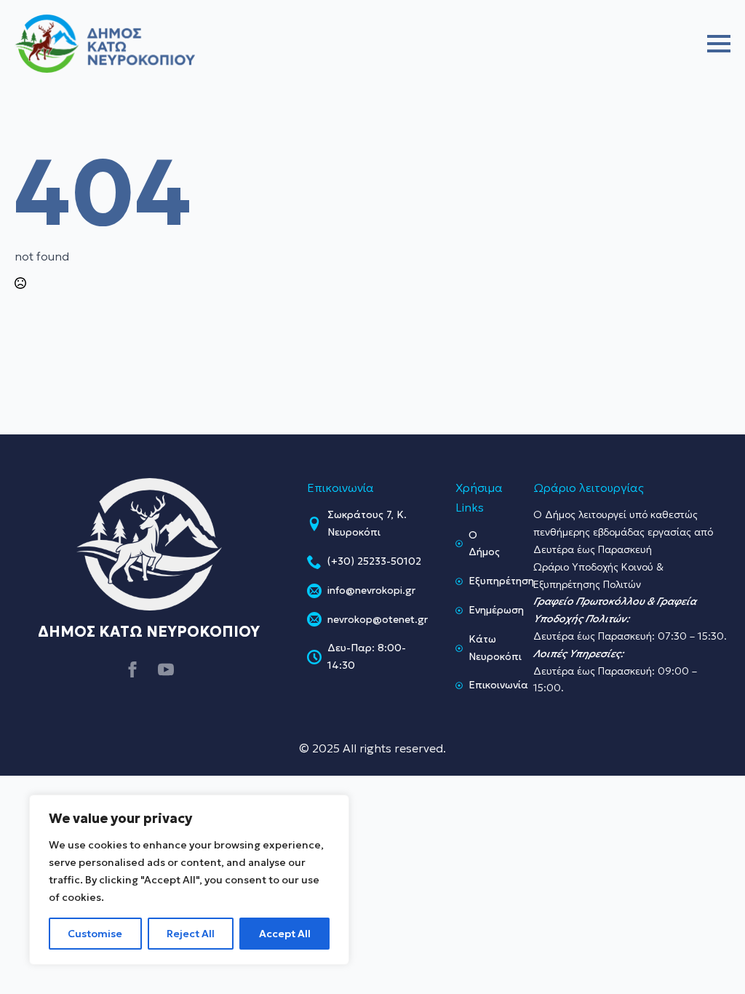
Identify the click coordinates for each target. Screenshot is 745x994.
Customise (95, 933)
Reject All (191, 933)
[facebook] (132, 669)
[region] (189, 880)
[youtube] (166, 669)
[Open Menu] (718, 43)
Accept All (285, 933)
